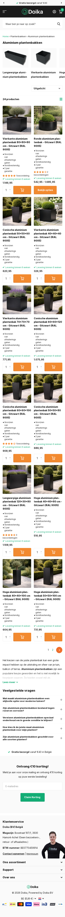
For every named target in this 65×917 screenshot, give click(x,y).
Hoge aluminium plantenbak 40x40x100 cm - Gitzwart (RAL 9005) (16, 596)
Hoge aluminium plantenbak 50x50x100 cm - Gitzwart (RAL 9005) (47, 596)
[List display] (61, 99)
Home (6, 36)
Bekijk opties (45, 190)
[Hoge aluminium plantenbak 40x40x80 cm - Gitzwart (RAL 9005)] (48, 479)
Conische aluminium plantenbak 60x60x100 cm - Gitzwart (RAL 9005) (17, 412)
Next (59, 650)
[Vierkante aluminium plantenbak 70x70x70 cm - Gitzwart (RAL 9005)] (17, 299)
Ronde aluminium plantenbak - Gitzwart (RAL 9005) (48, 142)
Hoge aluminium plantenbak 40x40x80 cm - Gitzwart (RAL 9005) (48, 502)
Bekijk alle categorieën (4, 11)
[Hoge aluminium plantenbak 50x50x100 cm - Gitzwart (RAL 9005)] (48, 573)
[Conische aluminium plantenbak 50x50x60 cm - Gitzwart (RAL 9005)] (17, 211)
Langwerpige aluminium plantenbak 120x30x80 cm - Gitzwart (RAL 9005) (17, 503)
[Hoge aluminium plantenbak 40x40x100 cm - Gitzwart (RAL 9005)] (17, 573)
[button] (3, 3)
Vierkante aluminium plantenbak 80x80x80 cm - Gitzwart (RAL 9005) (16, 144)
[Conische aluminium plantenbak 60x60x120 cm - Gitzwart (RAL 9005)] (48, 299)
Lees (9, 682)
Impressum (32, 853)
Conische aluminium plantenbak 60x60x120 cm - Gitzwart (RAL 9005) (48, 324)
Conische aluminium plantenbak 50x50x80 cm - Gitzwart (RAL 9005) (47, 412)
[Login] (54, 12)
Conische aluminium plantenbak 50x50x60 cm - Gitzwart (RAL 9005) (16, 235)
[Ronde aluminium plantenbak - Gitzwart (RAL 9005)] (48, 120)
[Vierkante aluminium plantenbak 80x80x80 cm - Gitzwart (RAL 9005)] (17, 120)
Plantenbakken (18, 36)
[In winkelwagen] (22, 190)
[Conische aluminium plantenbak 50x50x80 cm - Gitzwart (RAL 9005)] (48, 388)
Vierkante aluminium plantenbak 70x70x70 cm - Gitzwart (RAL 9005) (16, 324)
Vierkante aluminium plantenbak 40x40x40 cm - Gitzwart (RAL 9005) (47, 235)
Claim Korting (32, 797)
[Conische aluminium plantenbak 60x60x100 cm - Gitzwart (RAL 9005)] (17, 388)
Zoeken (58, 24)
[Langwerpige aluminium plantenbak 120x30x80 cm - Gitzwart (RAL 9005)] (17, 479)
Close (32, 862)
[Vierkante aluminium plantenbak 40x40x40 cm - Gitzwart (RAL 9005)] (48, 211)
